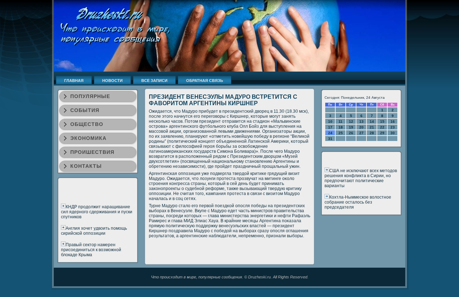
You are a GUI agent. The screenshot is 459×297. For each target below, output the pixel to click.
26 (351, 133)
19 (351, 127)
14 (372, 121)
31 (330, 139)
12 (351, 121)
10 (330, 121)
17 (330, 127)
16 (393, 121)
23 (393, 127)
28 (372, 133)
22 (382, 127)
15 (382, 121)
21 (372, 127)
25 (341, 133)
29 (382, 133)
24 (330, 133)
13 (361, 121)
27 (361, 133)
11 (340, 121)
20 (361, 127)
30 (393, 133)
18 (341, 127)
